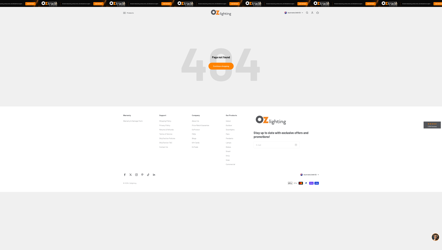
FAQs (194, 134)
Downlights (230, 129)
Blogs (194, 138)
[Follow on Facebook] (124, 174)
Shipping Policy (165, 121)
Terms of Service (165, 134)
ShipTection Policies (167, 138)
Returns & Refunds (166, 129)
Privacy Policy (164, 125)
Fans (228, 134)
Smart (228, 151)
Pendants (229, 138)
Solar (228, 160)
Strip (228, 155)
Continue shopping (221, 66)
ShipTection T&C (165, 142)
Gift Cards (195, 142)
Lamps (228, 142)
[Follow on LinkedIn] (154, 174)
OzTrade (195, 147)
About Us (195, 121)
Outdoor (229, 125)
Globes (228, 147)
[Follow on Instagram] (136, 174)
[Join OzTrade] (221, 3)
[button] (432, 125)
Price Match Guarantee (200, 125)
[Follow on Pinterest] (142, 174)
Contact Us (163, 147)
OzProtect (196, 129)
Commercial (230, 164)
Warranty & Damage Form (133, 121)
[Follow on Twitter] (130, 174)
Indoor (228, 121)
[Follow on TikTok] (148, 174)
